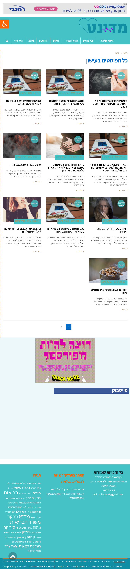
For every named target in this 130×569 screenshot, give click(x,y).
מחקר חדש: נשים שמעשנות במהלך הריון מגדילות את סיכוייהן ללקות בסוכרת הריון (66, 167)
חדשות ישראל (21, 566)
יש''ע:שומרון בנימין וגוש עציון (88, 566)
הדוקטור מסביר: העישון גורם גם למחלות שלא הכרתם (23, 102)
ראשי (125, 53)
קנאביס (22, 537)
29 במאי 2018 (76, 221)
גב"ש (103, 566)
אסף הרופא (35, 488)
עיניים (18, 532)
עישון (13, 532)
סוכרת (20, 527)
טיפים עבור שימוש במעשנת (26, 165)
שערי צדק (11, 546)
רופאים (37, 541)
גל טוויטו (22, 93)
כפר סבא (11, 566)
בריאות (11, 492)
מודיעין (51, 561)
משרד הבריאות (25, 522)
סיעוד (38, 532)
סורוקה (9, 527)
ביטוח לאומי (22, 488)
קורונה (31, 537)
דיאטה (14, 498)
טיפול (23, 511)
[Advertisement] (100, 430)
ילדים (16, 511)
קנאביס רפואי (12, 537)
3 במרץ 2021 (120, 157)
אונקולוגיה (17, 483)
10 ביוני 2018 (120, 221)
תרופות (31, 550)
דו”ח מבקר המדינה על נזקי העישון (112, 230)
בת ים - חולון (110, 566)
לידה (39, 517)
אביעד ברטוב (105, 93)
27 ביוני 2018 (33, 157)
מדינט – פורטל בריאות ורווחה (35, 561)
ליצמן (33, 517)
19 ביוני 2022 (33, 93)
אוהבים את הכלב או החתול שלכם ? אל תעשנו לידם (22, 230)
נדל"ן (5, 566)
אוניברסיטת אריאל (32, 483)
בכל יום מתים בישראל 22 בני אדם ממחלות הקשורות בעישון (65, 230)
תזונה (38, 550)
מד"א (24, 516)
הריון (30, 511)
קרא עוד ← (123, 126)
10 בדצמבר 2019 (75, 157)
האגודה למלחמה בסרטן (30, 502)
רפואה (29, 541)
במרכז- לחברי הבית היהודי (65, 566)
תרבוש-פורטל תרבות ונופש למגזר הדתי (98, 561)
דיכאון (8, 498)
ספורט (32, 532)
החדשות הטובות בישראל (13, 561)
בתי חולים (21, 498)
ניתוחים (28, 527)
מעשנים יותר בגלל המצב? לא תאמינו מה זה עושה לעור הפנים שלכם (110, 103)
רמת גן (119, 566)
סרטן (26, 532)
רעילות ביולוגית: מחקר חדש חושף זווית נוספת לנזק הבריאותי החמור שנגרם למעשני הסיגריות (108, 167)
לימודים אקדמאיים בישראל (39, 566)
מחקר (12, 516)
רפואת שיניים (19, 541)
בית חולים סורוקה (25, 493)
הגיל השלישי (28, 507)
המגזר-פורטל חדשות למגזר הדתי (68, 561)
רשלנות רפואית (30, 546)
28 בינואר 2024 (119, 93)
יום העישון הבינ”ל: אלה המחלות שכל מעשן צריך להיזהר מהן (66, 102)
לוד (52, 566)
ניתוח (37, 527)
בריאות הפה (33, 498)
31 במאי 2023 (76, 93)
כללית (8, 511)
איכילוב (10, 483)
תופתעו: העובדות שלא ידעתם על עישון (109, 291)
